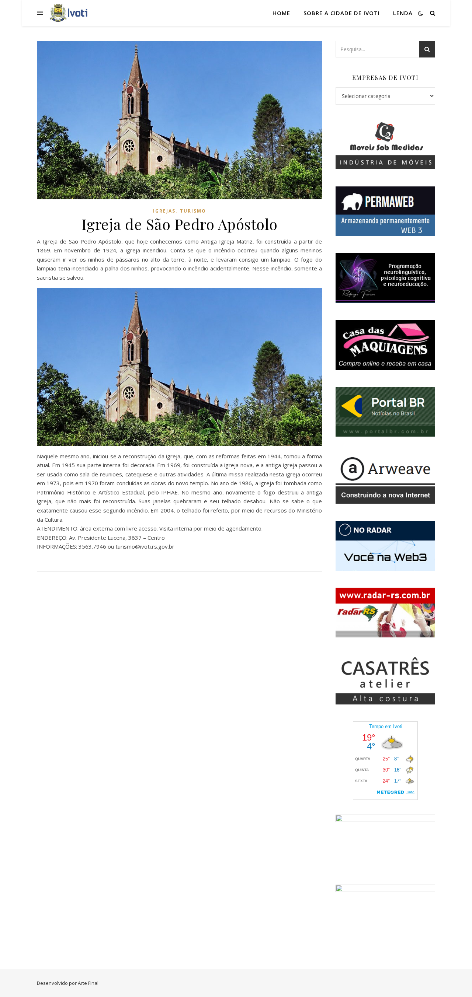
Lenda (403, 13)
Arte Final (88, 983)
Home (281, 13)
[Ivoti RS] (69, 13)
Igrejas (164, 211)
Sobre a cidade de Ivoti (341, 13)
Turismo (193, 211)
